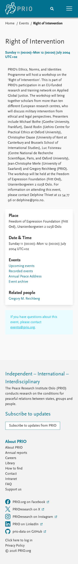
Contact (11, 474)
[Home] (18, 8)
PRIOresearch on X (27, 509)
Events (24, 23)
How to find (14, 468)
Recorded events (21, 271)
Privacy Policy (14, 545)
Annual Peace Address (25, 276)
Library (10, 463)
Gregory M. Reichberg (24, 299)
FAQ (8, 484)
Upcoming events (21, 266)
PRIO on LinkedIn (26, 524)
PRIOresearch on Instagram (33, 517)
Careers (10, 458)
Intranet (11, 479)
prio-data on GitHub (28, 532)
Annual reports (16, 453)
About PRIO (14, 447)
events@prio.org (22, 327)
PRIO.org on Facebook (29, 502)
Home (10, 23)
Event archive (18, 282)
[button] (69, 8)
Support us (13, 489)
